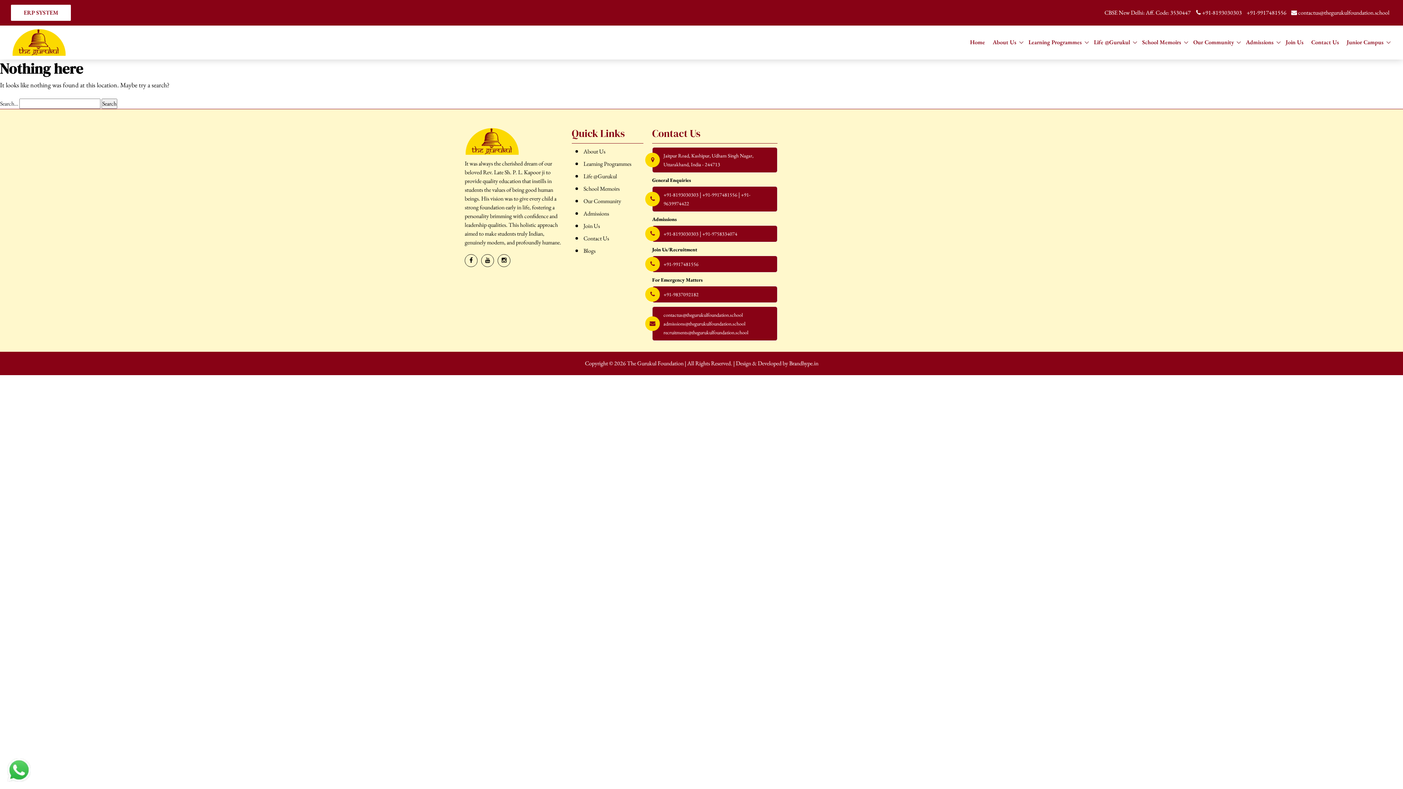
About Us (1004, 42)
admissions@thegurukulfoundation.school (704, 323)
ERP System (41, 12)
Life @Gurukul (1112, 42)
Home (977, 42)
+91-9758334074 (719, 233)
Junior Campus (1365, 42)
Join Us (1295, 42)
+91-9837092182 (681, 294)
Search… (9, 103)
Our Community (1213, 42)
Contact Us (1325, 42)
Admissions (1260, 42)
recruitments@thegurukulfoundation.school (706, 332)
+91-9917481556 (1266, 12)
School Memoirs (1161, 42)
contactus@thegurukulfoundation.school (1343, 12)
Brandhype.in (803, 363)
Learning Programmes (1055, 42)
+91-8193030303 (1222, 12)
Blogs (589, 251)
